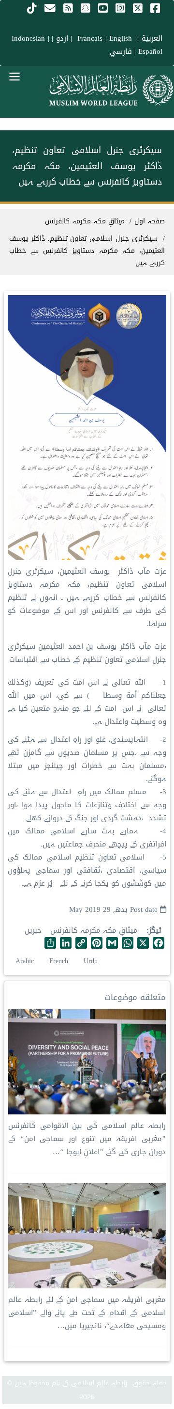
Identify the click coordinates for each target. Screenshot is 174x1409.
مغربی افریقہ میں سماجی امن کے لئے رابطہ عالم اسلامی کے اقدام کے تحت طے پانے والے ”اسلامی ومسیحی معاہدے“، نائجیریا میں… (87, 1312)
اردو (62, 38)
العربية (152, 38)
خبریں (33, 930)
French (58, 961)
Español (150, 51)
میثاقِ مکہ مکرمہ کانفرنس (94, 930)
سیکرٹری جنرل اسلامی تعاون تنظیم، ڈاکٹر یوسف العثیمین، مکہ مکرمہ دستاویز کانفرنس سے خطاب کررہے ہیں (87, 250)
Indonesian (28, 38)
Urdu (91, 961)
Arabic (24, 961)
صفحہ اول (149, 221)
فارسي (121, 51)
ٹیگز (155, 930)
